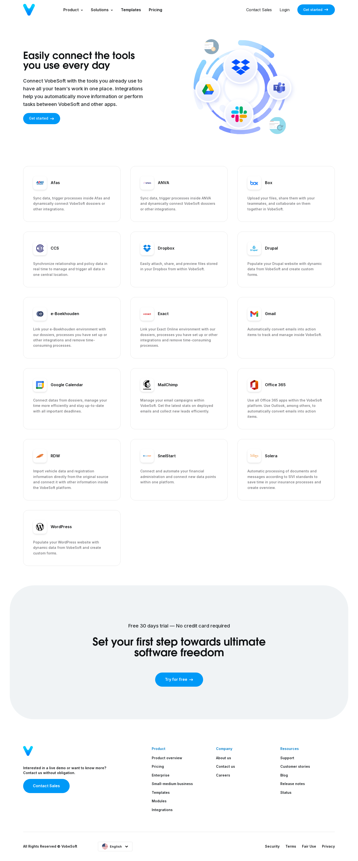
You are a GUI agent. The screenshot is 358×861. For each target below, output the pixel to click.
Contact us (225, 766)
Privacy (328, 846)
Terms (290, 846)
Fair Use (309, 846)
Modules (159, 801)
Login (285, 9)
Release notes (292, 784)
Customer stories (295, 766)
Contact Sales (259, 9)
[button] (73, 9)
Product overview (167, 758)
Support (287, 758)
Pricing (155, 9)
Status (286, 792)
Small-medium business (172, 784)
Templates (131, 9)
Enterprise (161, 775)
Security (272, 846)
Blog (284, 775)
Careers (223, 775)
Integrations (162, 810)
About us (223, 758)
